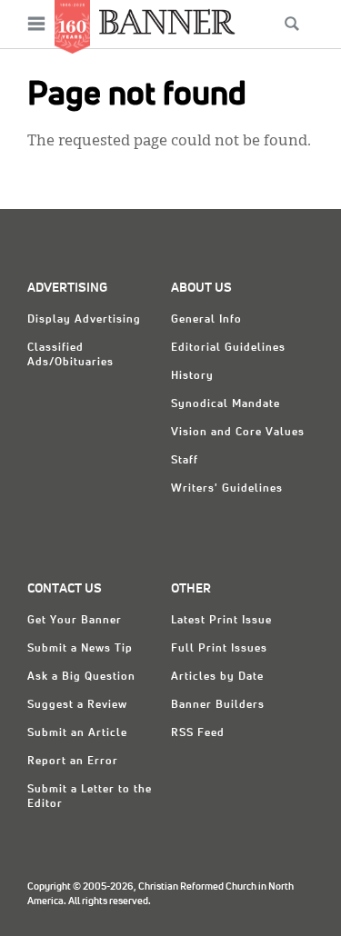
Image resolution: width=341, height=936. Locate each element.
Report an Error (72, 761)
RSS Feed (198, 733)
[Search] (292, 23)
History (192, 376)
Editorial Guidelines (228, 348)
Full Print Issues (219, 648)
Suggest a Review (77, 705)
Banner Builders (218, 705)
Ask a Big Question (81, 677)
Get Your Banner (74, 620)
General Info (206, 319)
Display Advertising (84, 319)
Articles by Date (217, 677)
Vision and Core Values (238, 432)
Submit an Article (77, 733)
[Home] (167, 21)
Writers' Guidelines (227, 488)
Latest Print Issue (221, 620)
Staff (184, 460)
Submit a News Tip (80, 648)
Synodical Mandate (225, 404)
